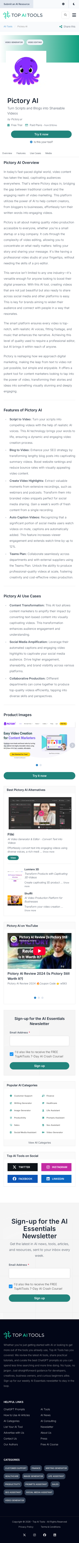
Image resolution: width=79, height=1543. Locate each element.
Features (21, 153)
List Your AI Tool (13, 1426)
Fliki (11, 834)
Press (44, 1438)
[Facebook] (45, 1535)
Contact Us (10, 1438)
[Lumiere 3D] (15, 876)
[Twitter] (24, 1535)
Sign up (39, 1066)
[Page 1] (37, 765)
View (13, 857)
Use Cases (35, 153)
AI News (46, 1415)
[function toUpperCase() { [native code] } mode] (63, 4)
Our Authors (11, 1444)
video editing (35, 42)
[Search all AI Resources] (65, 15)
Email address (20, 1032)
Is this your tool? (43, 141)
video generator (14, 42)
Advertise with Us (14, 1432)
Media (48, 153)
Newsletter (47, 1426)
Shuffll (28, 893)
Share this (69, 26)
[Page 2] (41, 765)
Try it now (41, 134)
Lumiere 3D (31, 869)
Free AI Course (49, 1444)
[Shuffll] (15, 900)
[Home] (22, 15)
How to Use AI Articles (17, 1415)
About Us (46, 1432)
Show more (48, 851)
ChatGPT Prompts (14, 1409)
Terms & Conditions (50, 1526)
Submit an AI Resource (17, 4)
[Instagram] (35, 1535)
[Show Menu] (74, 15)
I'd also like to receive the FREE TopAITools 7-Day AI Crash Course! (39, 1054)
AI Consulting (48, 1420)
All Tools (8, 26)
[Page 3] (42, 998)
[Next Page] (72, 745)
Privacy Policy (26, 1526)
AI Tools (45, 1409)
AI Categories (11, 1420)
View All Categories (39, 1142)
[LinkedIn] (55, 1535)
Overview (7, 153)
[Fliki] (39, 813)
